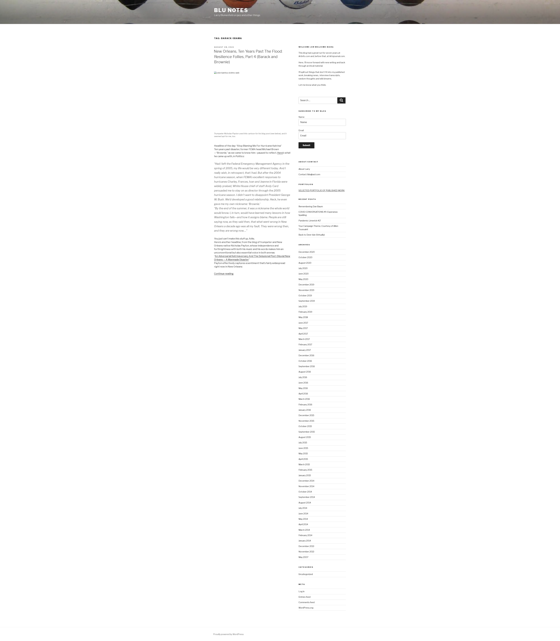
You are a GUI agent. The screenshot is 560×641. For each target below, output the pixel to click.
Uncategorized (306, 574)
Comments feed (307, 602)
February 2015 (305, 470)
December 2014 (306, 481)
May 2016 (303, 388)
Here (280, 152)
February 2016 (305, 404)
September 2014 (307, 497)
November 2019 (306, 290)
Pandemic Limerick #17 (310, 220)
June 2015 (303, 448)
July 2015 (303, 442)
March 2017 (304, 339)
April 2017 (303, 333)
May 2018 (303, 317)
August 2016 (305, 371)
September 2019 (307, 301)
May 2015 (303, 453)
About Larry (304, 169)
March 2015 (304, 464)
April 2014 (303, 524)
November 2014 (306, 486)
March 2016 (304, 399)
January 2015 (305, 475)
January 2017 (305, 350)
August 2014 (305, 502)
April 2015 (303, 459)
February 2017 (305, 344)
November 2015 (306, 421)
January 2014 (305, 540)
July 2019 (303, 306)
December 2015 (306, 415)
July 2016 (303, 377)
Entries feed (304, 597)
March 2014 (304, 530)
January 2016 (305, 410)
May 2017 (303, 328)
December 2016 (306, 355)
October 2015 (305, 426)
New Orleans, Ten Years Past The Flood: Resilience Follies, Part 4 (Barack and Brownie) (248, 56)
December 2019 (306, 284)
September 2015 (307, 432)
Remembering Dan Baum (311, 206)
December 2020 (307, 252)
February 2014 (305, 535)
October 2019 (305, 295)
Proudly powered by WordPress (228, 634)
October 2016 (305, 361)
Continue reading (223, 273)
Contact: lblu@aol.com (309, 174)
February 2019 (305, 312)
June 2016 (303, 382)
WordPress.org (306, 607)
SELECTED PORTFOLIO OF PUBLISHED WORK (322, 190)
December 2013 (306, 546)
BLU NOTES (231, 10)
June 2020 (304, 273)
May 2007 (303, 557)
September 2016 (307, 366)
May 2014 (303, 519)
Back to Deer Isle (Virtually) (312, 234)
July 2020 (303, 268)
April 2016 (303, 393)
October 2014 (305, 491)
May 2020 (303, 279)
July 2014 (303, 508)
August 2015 (305, 437)
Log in (301, 591)
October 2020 (305, 257)
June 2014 (303, 513)
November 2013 (306, 551)
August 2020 (305, 263)
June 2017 (303, 323)
